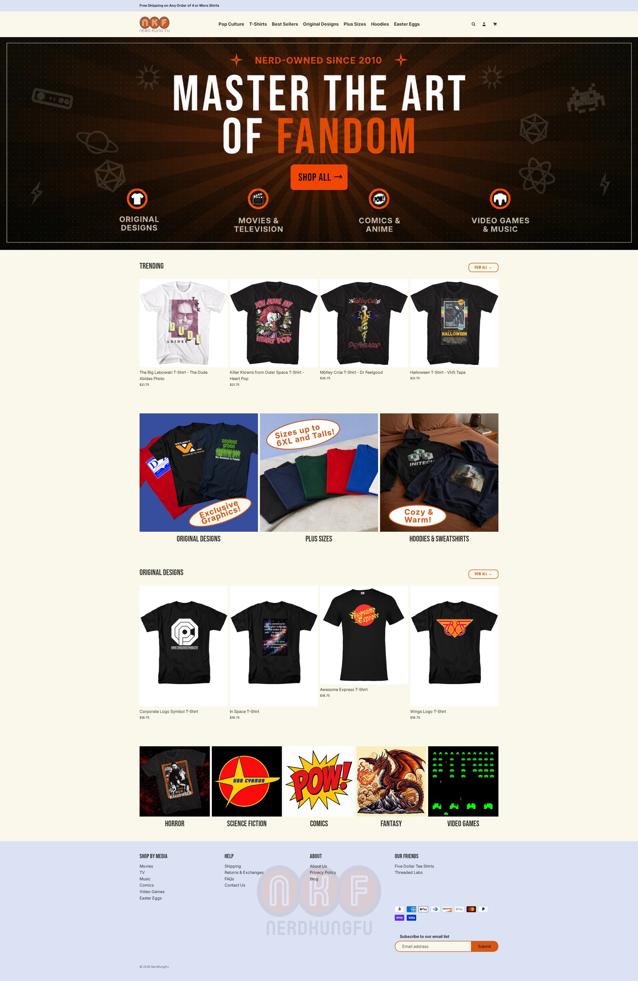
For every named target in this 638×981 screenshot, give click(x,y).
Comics (147, 885)
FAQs (229, 878)
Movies (146, 865)
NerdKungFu (160, 967)
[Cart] (494, 24)
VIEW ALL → (483, 267)
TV (142, 872)
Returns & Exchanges (244, 872)
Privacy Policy (323, 872)
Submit (484, 946)
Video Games (152, 891)
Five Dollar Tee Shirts (414, 865)
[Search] (473, 24)
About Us (318, 865)
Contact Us (235, 885)
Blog (314, 878)
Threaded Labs (409, 872)
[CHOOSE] (220, 359)
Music (145, 878)
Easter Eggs (151, 897)
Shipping (233, 865)
